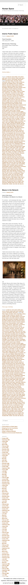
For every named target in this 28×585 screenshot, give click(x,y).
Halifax (21, 111)
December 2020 (5, 463)
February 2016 (5, 532)
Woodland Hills (5, 184)
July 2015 (4, 542)
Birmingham (4, 87)
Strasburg (15, 167)
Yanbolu (10, 184)
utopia (19, 177)
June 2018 (4, 501)
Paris (3, 141)
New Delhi (7, 131)
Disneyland (4, 103)
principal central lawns (18, 145)
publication (4, 79)
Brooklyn (20, 88)
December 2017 (5, 507)
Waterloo (4, 181)
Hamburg (4, 113)
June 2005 (4, 575)
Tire (24, 171)
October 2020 (5, 466)
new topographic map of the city (13, 133)
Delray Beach (8, 334)
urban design (14, 79)
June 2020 (4, 472)
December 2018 (5, 496)
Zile (18, 184)
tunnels (9, 174)
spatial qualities (5, 166)
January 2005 (5, 576)
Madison (13, 122)
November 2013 (5, 556)
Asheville (4, 83)
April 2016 (4, 531)
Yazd (14, 184)
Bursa (21, 90)
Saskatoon (16, 159)
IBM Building (23, 113)
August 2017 (5, 512)
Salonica (4, 158)
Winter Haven (15, 182)
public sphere (8, 149)
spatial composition (19, 165)
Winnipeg (10, 182)
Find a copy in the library (7, 307)
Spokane (11, 166)
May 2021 (4, 458)
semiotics (10, 161)
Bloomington (10, 87)
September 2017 (6, 510)
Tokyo (3, 173)
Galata (20, 109)
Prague (11, 145)
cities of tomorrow (11, 327)
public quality (13, 147)
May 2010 (4, 562)
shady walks (18, 161)
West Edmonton (9, 181)
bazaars (17, 84)
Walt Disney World (13, 179)
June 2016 (4, 529)
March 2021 (4, 461)
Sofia (17, 163)
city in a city (9, 95)
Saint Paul (14, 157)
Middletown (4, 127)
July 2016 (4, 527)
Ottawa (18, 137)
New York (7, 134)
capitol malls (7, 92)
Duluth (20, 103)
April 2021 (4, 460)
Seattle (20, 159)
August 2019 (5, 485)
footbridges (4, 107)
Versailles (12, 178)
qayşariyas (18, 150)
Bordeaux (7, 88)
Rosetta (20, 155)
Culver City (17, 99)
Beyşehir (20, 86)
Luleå (6, 122)
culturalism (4, 99)
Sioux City (16, 162)
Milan (8, 127)
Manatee (14, 123)
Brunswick (4, 90)
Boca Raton (16, 87)
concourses (21, 97)
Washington (19, 179)
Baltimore (4, 84)
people (17, 78)
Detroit (20, 102)
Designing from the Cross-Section (10, 428)
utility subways (14, 177)
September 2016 (6, 524)
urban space (20, 79)
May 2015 (4, 543)
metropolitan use (9, 126)
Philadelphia (17, 143)
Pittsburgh (22, 143)
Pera (13, 143)
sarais (8, 159)
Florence (21, 106)
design (15, 76)
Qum (7, 151)
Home (3, 24)
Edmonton (15, 105)
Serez (14, 161)
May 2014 (4, 549)
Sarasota (12, 159)
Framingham (22, 107)
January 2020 (5, 479)
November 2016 (5, 521)
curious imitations (8, 332)
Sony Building (22, 163)
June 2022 (4, 443)
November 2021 (5, 451)
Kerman (4, 117)
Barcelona (9, 84)
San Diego (15, 158)
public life (7, 147)
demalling (7, 102)
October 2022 (5, 438)
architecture (8, 76)
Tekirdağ (4, 171)
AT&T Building (10, 83)
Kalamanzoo (4, 115)
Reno (23, 151)
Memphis (22, 125)
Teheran (23, 170)
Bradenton (15, 88)
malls (11, 123)
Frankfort (4, 109)
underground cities (6, 175)
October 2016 (5, 523)
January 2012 (5, 560)
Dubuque (17, 103)
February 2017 (5, 520)
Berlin (16, 86)
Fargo (14, 106)
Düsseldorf (4, 105)
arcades (13, 82)
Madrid (16, 122)
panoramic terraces (19, 139)
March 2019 (4, 491)
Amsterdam (4, 82)
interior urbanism (11, 78)
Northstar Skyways (11, 135)
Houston (18, 113)
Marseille (23, 123)
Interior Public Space (10, 34)
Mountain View (18, 129)
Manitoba (18, 123)
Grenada (18, 111)
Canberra (19, 91)
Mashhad (9, 125)
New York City (12, 134)
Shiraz (22, 161)
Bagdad (20, 83)
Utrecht (22, 177)
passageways (17, 141)
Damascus (12, 101)
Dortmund (9, 103)
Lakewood (8, 118)
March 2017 (4, 518)
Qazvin (3, 151)
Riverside (12, 153)
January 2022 (5, 447)
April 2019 (4, 490)
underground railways (15, 175)
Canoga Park (9, 324)
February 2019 (5, 493)
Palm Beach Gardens (9, 139)
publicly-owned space (10, 150)
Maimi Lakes (21, 122)
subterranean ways (14, 169)
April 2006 (4, 571)
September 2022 (6, 439)
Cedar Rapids (20, 92)
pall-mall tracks (18, 138)
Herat (14, 113)
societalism (13, 163)
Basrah (13, 84)
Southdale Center (6, 165)
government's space (6, 111)
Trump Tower (5, 174)
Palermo (12, 138)
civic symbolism (19, 95)
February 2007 (5, 568)
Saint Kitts (9, 157)
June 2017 (4, 513)
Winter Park (20, 182)
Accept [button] (16, 583)
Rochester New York (11, 154)
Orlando (10, 137)
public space (21, 78)
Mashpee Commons (15, 125)
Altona (20, 80)
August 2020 (5, 469)
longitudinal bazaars (13, 121)
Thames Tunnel (9, 171)
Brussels (9, 90)
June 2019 (4, 487)
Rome (16, 155)
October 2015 (5, 538)
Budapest (13, 90)
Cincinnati (18, 94)
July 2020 (4, 471)
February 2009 (5, 565)
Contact (13, 24)
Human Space (8, 8)
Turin (13, 174)
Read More (22, 583)
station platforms (17, 166)
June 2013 (4, 559)
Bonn (24, 87)
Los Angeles (20, 121)
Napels (12, 130)
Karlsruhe (10, 115)
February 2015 (5, 545)
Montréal (9, 129)
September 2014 (6, 548)
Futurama (17, 109)
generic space (13, 110)
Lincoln (13, 119)
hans (12, 113)
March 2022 (4, 444)
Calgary (14, 91)
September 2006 (6, 570)
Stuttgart (19, 167)
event (19, 76)
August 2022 (5, 441)
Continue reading (6, 72)
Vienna (19, 178)
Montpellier (4, 129)
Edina (8, 105)
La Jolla (16, 117)
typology (21, 174)
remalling (19, 151)
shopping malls (5, 162)
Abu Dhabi (7, 80)
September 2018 (6, 499)
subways (21, 169)
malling (7, 123)
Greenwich (13, 111)
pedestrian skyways (9, 142)
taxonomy (19, 170)
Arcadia (17, 82)
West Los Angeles (17, 181)
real (12, 151)
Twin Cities (16, 174)
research (9, 79)
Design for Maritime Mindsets (9, 431)
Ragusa (9, 151)
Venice (7, 178)
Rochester (17, 153)
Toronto (6, 173)
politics (3, 145)
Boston (10, 88)
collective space (15, 97)
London (22, 119)
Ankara (9, 82)
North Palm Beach (20, 134)
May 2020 (4, 474)
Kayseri (23, 115)
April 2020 (4, 476)
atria (17, 83)
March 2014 (4, 551)
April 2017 (4, 516)
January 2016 (5, 534)
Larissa (12, 118)
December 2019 (5, 480)
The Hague (15, 171)
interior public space (6, 114)
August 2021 (5, 455)
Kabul (24, 114)
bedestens (4, 86)
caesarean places (6, 91)
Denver (11, 102)
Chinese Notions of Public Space (9, 426)
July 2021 (4, 457)
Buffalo (17, 90)
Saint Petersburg (20, 157)
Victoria (16, 178)
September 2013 (6, 557)
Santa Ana (4, 159)
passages (12, 141)
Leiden (6, 119)
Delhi (21, 101)
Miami (15, 126)
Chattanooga (9, 94)
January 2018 (5, 505)
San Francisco (21, 158)
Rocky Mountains (11, 155)
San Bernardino (9, 158)
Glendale (18, 110)
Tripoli (22, 173)
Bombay (21, 87)
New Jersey (12, 131)
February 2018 (5, 504)
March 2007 (4, 567)
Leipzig (9, 119)
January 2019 (5, 494)
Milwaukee (12, 127)
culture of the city (11, 99)
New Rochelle (19, 131)
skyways (8, 163)
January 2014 (5, 553)
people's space (8, 143)
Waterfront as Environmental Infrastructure (12, 432)
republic (4, 153)
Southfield (12, 165)
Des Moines (16, 102)
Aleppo (11, 80)
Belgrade (9, 86)
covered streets (18, 98)
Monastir (22, 127)
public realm (18, 147)
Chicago (14, 94)
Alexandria (16, 80)
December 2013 (5, 554)
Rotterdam (4, 157)
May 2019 (4, 488)
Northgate (4, 135)
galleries (7, 110)
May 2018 (4, 502)
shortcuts (11, 162)
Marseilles (4, 125)
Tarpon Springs (13, 170)
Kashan (14, 115)
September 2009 (6, 564)
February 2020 (5, 477)
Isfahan (20, 114)
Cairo (11, 91)
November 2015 (5, 537)
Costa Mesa (11, 98)
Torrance (11, 173)
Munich (8, 130)
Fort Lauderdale (10, 107)
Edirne (11, 105)
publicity (4, 150)
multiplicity (4, 130)
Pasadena (7, 141)
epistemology (10, 106)
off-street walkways (20, 135)
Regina (15, 151)
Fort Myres (17, 107)
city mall (14, 95)
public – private (14, 149)
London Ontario (5, 121)
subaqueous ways (6, 169)
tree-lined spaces (16, 173)
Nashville (16, 130)
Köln (7, 117)
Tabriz (8, 170)
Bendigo (13, 86)
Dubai (13, 103)
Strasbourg (10, 167)
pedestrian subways (18, 142)
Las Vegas (17, 118)
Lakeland (4, 118)
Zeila (16, 184)
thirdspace (20, 171)
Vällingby (4, 178)
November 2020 (5, 465)
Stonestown (4, 167)
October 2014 (5, 546)
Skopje (19, 162)
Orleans (14, 137)
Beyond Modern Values (7, 429)
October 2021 (5, 452)
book (13, 76)
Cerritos (4, 94)
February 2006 (5, 573)
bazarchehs (21, 84)
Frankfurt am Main (10, 109)
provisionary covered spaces (8, 146)
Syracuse (4, 170)
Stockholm (23, 166)
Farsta (17, 106)
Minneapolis (17, 127)
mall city (4, 123)
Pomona (7, 145)
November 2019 (5, 482)
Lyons (9, 122)
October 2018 (5, 498)
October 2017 (5, 509)
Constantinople (5, 98)
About (8, 24)
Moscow (13, 129)
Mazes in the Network (10, 190)
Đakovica (22, 184)
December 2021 (5, 449)
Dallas (8, 101)
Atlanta (14, 83)
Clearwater (4, 97)
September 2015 (6, 540)
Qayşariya (23, 150)
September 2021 (6, 454)
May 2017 (4, 515)
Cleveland (9, 97)
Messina (4, 126)
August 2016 (5, 526)
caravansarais (13, 92)
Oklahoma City (5, 137)
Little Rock (17, 119)
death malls (17, 101)
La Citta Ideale (11, 117)
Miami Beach (19, 126)
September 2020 (6, 468)
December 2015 (5, 535)
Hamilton (8, 113)
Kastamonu (18, 115)
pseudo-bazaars (18, 146)
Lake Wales (21, 117)
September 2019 (6, 483)
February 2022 (5, 446)
